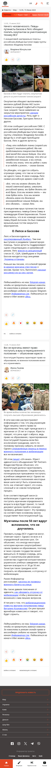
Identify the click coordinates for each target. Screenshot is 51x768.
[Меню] (47, 3)
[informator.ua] (5, 3)
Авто (34, 756)
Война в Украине (15, 334)
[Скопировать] (18, 59)
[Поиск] (42, 3)
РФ (5, 334)
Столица (12, 756)
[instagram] (18, 743)
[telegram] (32, 743)
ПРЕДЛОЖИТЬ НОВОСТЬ (25, 692)
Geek (40, 756)
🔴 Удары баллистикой (39, 15)
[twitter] (25, 743)
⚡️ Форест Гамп (21, 15)
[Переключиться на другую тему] (36, 3)
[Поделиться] (12, 59)
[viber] (38, 743)
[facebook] (12, 743)
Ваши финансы (24, 756)
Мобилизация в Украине (28, 670)
